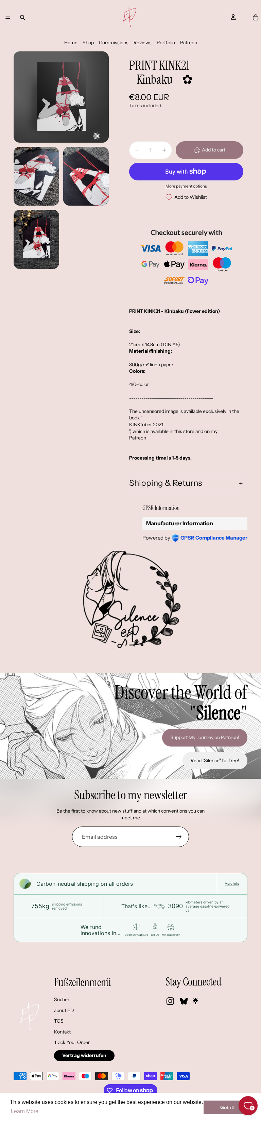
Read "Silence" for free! (215, 760)
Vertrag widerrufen (84, 1055)
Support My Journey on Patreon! (204, 737)
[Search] (22, 17)
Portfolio (166, 42)
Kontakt (62, 1032)
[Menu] (8, 17)
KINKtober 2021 (146, 424)
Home (70, 42)
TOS (59, 1021)
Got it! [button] (227, 1107)
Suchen (62, 999)
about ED (64, 1010)
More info (232, 883)
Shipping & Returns (165, 483)
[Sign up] (179, 837)
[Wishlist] (244, 17)
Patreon (188, 42)
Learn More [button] (24, 1111)
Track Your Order (72, 1042)
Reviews (143, 42)
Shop (88, 42)
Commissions (113, 42)
